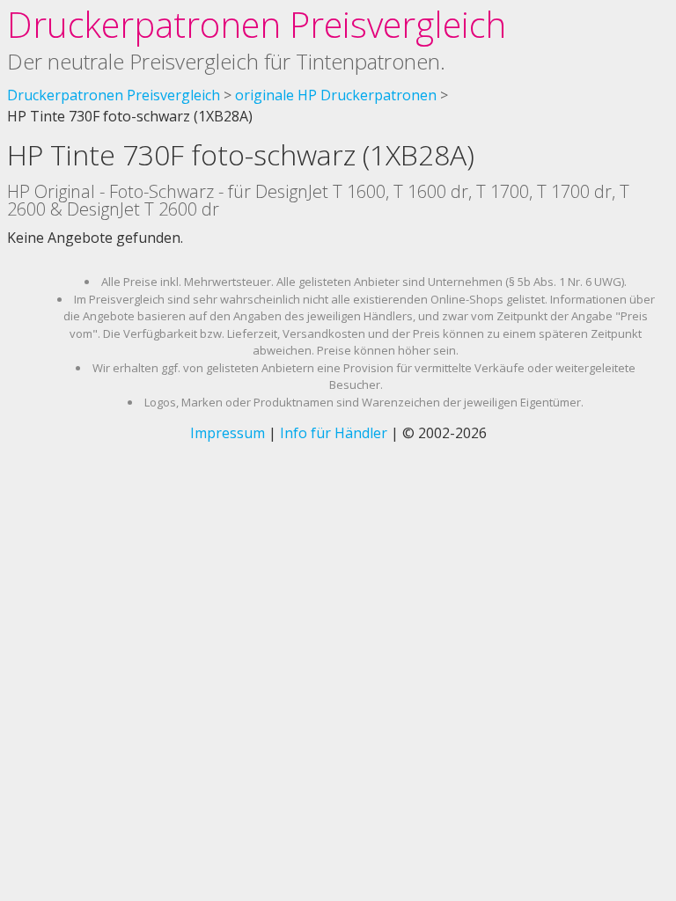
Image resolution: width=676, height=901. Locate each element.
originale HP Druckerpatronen (336, 95)
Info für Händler (333, 433)
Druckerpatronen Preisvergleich (256, 24)
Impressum (227, 433)
